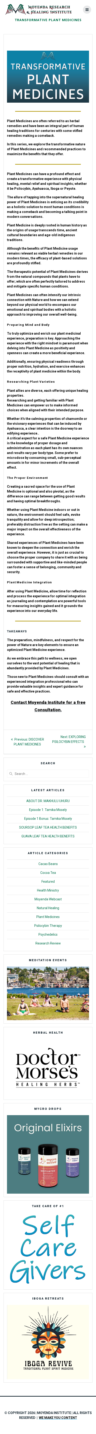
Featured (48, 881)
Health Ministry (48, 890)
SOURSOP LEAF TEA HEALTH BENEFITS (48, 827)
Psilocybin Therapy (48, 926)
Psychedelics (48, 934)
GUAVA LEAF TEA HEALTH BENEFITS (48, 836)
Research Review (48, 943)
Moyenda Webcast (48, 899)
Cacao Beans (48, 864)
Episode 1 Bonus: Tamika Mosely (48, 818)
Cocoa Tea (48, 873)
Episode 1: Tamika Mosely (48, 810)
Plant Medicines (48, 917)
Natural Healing (48, 908)
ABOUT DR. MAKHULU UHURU (48, 801)
